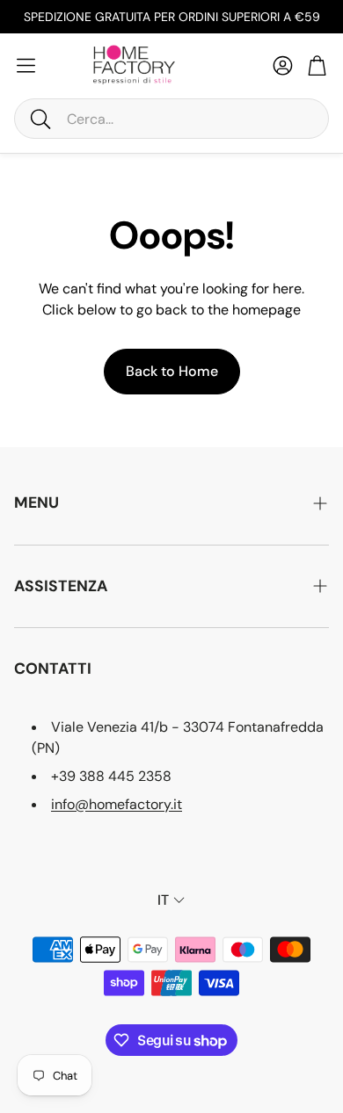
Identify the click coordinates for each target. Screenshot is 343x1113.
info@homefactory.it (116, 804)
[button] (171, 118)
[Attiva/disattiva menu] (26, 65)
